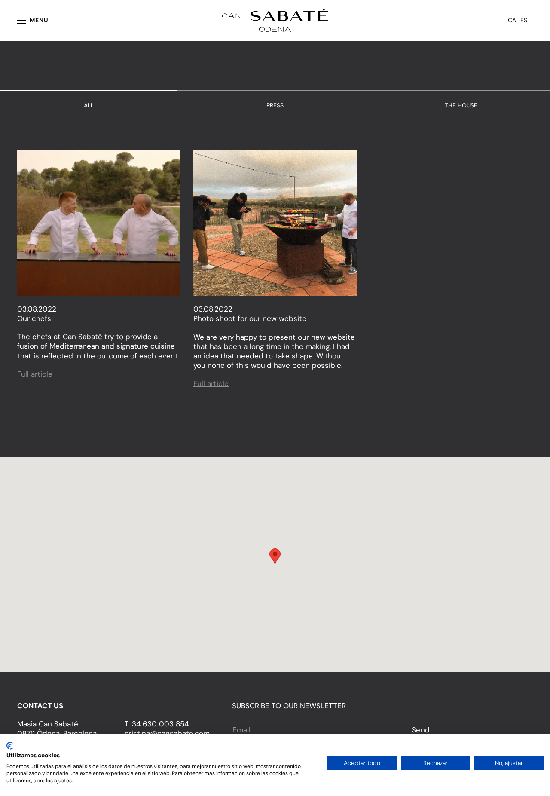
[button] (33, 20)
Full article (34, 374)
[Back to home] (275, 20)
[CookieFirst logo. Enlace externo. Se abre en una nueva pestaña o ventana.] (9, 746)
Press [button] (275, 105)
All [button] (89, 105)
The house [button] (461, 105)
